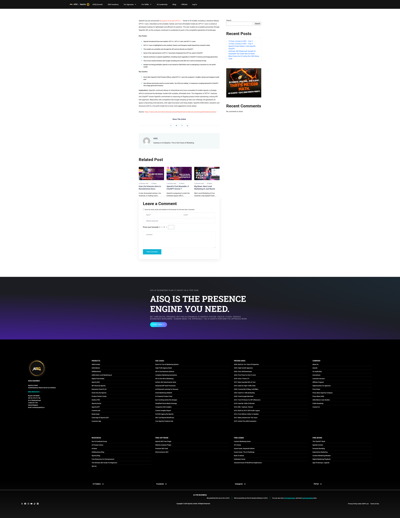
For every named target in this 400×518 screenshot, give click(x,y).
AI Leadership (162, 4)
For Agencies (129, 4)
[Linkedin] (38, 502)
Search (228, 19)
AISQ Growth (97, 4)
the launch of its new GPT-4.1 (170, 19)
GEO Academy (113, 4)
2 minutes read (171, 182)
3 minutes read (143, 182)
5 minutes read (199, 182)
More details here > (34, 390)
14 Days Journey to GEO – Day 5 (240, 39)
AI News (154, 182)
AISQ (155, 137)
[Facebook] (25, 502)
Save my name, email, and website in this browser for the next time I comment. (170, 208)
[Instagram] (28, 502)
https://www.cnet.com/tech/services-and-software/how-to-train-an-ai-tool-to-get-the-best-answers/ (180, 110)
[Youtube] (31, 502)
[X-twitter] (22, 502)
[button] (200, 517)
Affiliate (184, 4)
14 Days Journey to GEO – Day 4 (240, 42)
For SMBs (145, 4)
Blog (174, 4)
